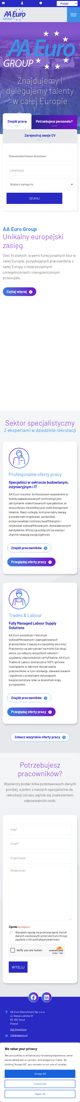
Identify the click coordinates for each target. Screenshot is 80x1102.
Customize (40, 1083)
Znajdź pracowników (26, 548)
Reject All (40, 1093)
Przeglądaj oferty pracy (28, 562)
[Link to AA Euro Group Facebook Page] (33, 997)
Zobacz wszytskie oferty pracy (37, 737)
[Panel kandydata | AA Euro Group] (22, 2)
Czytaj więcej (17, 292)
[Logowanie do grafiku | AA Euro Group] (41, 2)
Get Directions (18, 1029)
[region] (40, 1072)
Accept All (40, 1073)
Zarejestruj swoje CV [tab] (40, 135)
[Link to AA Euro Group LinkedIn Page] (46, 997)
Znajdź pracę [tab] (17, 121)
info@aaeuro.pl (19, 1035)
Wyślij (18, 967)
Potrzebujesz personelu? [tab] (54, 121)
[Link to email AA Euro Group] (3, 2)
